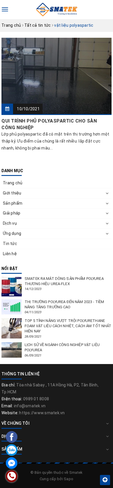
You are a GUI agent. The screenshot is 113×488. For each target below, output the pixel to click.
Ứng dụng (12, 233)
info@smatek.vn (30, 406)
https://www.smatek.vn (42, 412)
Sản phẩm (12, 203)
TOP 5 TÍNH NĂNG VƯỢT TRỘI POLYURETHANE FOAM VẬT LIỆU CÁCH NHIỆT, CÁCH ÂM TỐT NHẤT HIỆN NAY (68, 325)
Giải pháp (11, 213)
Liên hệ (10, 253)
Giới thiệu (12, 193)
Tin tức (10, 243)
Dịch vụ (10, 223)
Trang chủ (12, 183)
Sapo (68, 479)
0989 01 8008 (36, 399)
